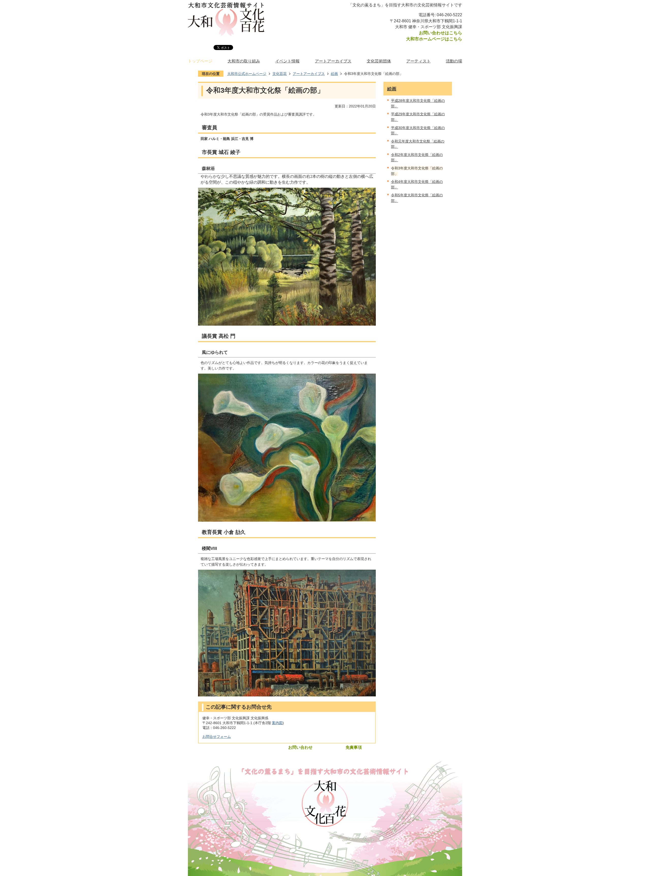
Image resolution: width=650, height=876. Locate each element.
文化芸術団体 (379, 61)
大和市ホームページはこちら (434, 38)
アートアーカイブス (333, 61)
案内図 (277, 723)
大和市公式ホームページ (246, 74)
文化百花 (279, 74)
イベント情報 (287, 61)
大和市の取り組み (244, 61)
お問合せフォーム (216, 737)
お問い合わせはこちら (440, 32)
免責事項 (354, 747)
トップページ (200, 61)
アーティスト (418, 61)
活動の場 (454, 61)
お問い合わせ (300, 747)
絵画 (334, 74)
